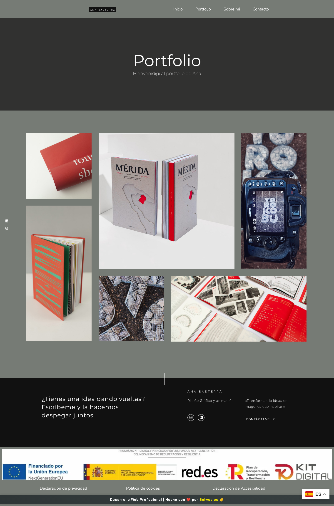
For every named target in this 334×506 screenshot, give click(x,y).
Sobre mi (232, 9)
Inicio (178, 9)
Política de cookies (143, 488)
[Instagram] (7, 228)
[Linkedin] (7, 221)
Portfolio (203, 9)
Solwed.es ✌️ (211, 499)
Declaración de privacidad (63, 488)
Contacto (261, 9)
